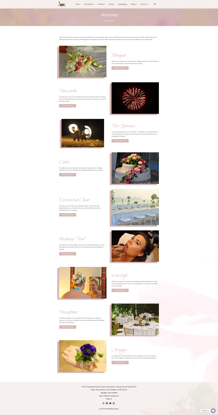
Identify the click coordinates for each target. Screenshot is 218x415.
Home (77, 4)
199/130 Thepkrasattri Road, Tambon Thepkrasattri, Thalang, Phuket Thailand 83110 (109, 387)
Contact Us (144, 4)
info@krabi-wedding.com (111, 396)
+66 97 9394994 (111, 390)
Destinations (88, 4)
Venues (111, 4)
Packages (101, 4)
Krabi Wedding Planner (111, 409)
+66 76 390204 (100, 390)
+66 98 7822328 (122, 390)
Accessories (122, 4)
